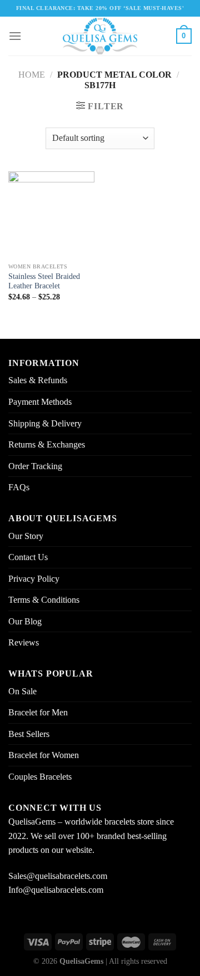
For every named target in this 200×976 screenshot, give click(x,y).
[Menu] (15, 35)
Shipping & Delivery (45, 423)
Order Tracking (35, 466)
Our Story (25, 536)
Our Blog (25, 621)
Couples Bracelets (40, 776)
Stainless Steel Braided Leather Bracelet (44, 281)
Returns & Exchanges (46, 444)
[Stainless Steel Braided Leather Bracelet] (51, 214)
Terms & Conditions (43, 599)
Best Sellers (28, 734)
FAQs (18, 487)
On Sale (22, 691)
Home (31, 74)
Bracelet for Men (38, 712)
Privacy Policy (33, 578)
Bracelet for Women (43, 755)
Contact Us (28, 557)
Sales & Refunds (37, 380)
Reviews (23, 642)
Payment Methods (40, 401)
